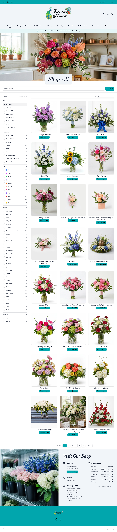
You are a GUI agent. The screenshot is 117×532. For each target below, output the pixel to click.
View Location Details (104, 486)
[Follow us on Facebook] (60, 519)
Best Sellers (37, 26)
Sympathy (60, 26)
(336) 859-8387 (9, 2)
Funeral (70, 26)
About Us (102, 2)
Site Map (112, 529)
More (106, 26)
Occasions (95, 26)
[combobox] (105, 96)
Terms (92, 529)
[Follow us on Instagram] (56, 519)
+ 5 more (75, 492)
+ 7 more (69, 500)
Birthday (49, 26)
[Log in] (108, 14)
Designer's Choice (23, 26)
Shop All (9, 26)
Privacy (97, 529)
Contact (110, 2)
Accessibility (104, 529)
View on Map (73, 472)
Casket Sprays (82, 26)
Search (111, 88)
